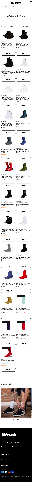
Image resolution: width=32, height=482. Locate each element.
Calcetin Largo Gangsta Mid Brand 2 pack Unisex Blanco (7, 125)
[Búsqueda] (27, 2)
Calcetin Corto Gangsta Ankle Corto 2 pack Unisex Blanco (8, 98)
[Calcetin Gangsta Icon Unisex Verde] (23, 167)
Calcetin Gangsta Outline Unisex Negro (7, 203)
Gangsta (3, 41)
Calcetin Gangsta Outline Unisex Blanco (23, 230)
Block (17, 306)
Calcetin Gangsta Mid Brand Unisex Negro (23, 258)
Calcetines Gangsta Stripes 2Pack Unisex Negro (7, 231)
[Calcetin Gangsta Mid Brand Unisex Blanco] (23, 62)
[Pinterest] (10, 446)
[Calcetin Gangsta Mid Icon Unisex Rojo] (23, 275)
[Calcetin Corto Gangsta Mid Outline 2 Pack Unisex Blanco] (23, 88)
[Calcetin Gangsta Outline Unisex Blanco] (23, 220)
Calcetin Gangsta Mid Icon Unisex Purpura (8, 284)
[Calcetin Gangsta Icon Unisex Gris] (8, 141)
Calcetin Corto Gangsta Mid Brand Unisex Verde (7, 310)
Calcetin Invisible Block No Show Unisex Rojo (23, 336)
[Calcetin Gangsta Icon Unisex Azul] (23, 114)
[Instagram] (6, 446)
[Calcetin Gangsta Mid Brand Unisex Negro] (23, 248)
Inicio (2, 6)
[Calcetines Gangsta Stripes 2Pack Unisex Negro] (8, 220)
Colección (7, 6)
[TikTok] (14, 446)
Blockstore (5, 454)
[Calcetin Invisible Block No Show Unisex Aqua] (23, 299)
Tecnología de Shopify (24, 476)
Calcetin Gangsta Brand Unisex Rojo (6, 177)
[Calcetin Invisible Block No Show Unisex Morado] (8, 326)
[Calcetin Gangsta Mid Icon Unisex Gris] (8, 248)
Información (5, 460)
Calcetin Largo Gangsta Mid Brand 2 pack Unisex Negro (22, 45)
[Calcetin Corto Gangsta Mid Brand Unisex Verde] (8, 299)
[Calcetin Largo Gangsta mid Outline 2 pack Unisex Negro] (8, 62)
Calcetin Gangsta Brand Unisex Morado (23, 150)
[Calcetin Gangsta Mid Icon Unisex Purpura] (8, 275)
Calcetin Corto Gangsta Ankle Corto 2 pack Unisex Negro (8, 45)
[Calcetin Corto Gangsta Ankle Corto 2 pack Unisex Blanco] (8, 88)
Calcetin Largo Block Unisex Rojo (7, 361)
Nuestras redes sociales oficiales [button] (11, 442)
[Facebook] (3, 446)
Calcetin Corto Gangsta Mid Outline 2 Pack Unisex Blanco (23, 98)
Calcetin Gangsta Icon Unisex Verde (23, 177)
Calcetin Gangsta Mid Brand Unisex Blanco (23, 72)
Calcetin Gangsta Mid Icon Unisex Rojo (23, 284)
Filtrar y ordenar (8, 26)
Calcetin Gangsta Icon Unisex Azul (23, 124)
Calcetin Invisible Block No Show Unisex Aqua (23, 310)
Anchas (16, 419)
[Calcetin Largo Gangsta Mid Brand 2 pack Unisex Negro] (23, 34)
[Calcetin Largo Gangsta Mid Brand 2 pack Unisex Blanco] (8, 114)
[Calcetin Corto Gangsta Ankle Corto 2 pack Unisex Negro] (8, 34)
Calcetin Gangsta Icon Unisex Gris (8, 150)
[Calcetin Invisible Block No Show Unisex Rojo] (23, 326)
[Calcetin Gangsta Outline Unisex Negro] (8, 194)
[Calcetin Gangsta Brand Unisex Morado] (23, 141)
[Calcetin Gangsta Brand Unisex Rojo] (8, 167)
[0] (30, 2)
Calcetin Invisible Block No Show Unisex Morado (8, 336)
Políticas (4, 465)
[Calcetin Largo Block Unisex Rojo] (8, 352)
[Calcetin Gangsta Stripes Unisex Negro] (23, 194)
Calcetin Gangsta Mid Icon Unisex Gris (8, 258)
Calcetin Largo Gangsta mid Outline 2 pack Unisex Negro (8, 72)
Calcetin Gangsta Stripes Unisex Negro (22, 203)
